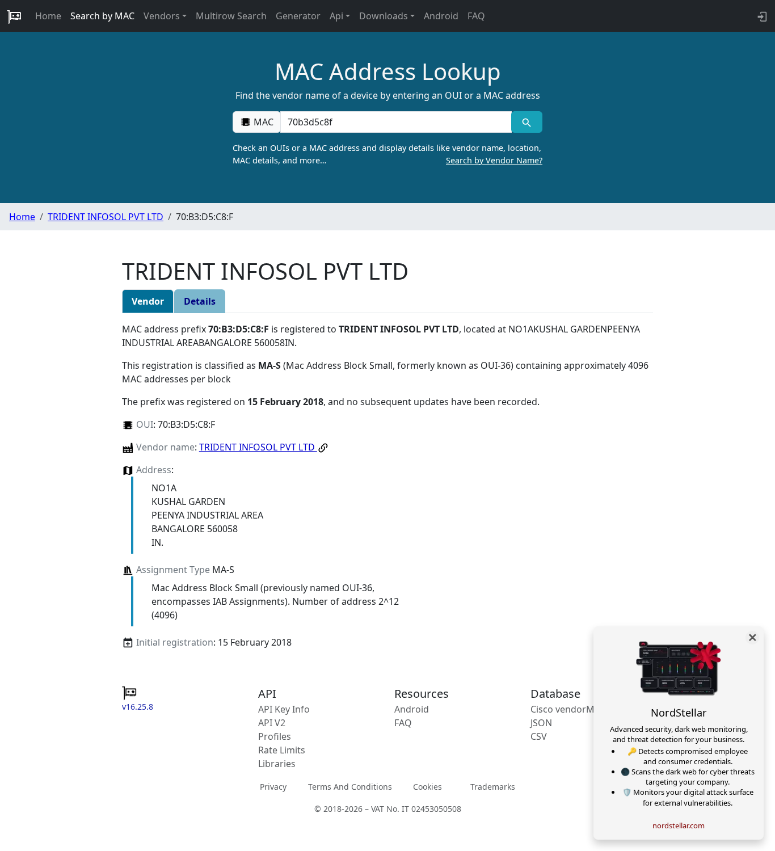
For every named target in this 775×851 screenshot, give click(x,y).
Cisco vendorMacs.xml (578, 709)
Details (200, 301)
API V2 (271, 723)
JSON (541, 723)
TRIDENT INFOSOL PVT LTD (105, 216)
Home (48, 16)
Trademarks (492, 786)
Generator (298, 16)
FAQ (476, 16)
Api (336, 16)
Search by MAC (102, 16)
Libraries (277, 763)
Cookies (427, 786)
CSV (538, 736)
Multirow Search (231, 16)
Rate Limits (281, 750)
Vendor (148, 301)
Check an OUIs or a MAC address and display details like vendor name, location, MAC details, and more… (387, 154)
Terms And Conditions (350, 786)
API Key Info (284, 709)
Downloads (383, 16)
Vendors (162, 16)
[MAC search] (526, 122)
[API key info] (761, 16)
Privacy (273, 786)
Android (441, 16)
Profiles (274, 736)
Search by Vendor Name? (494, 160)
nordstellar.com (678, 825)
